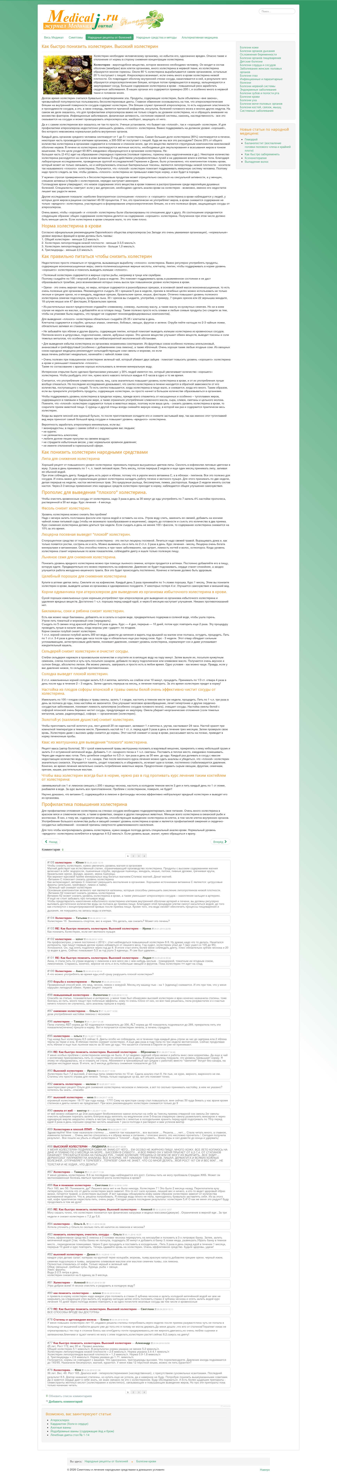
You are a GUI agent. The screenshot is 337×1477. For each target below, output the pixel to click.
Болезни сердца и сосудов (258, 64)
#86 (50, 1185)
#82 (50, 1254)
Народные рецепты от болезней (109, 37)
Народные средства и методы (156, 37)
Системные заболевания (256, 110)
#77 (50, 1342)
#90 (50, 1110)
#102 (50, 938)
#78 (50, 1319)
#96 (50, 1021)
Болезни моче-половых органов (261, 103)
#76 (50, 1369)
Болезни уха (248, 100)
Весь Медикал (54, 37)
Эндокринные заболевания (258, 89)
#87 (50, 1171)
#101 (50, 957)
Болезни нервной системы (257, 86)
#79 (50, 1308)
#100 (50, 971)
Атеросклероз (60, 1420)
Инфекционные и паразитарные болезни (261, 80)
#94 (50, 1051)
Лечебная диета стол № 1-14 (70, 1434)
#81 (50, 1282)
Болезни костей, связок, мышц (260, 107)
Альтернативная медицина (200, 37)
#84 (50, 1223)
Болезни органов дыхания (257, 50)
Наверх (265, 1469)
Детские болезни (251, 61)
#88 (50, 1146)
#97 (50, 1010)
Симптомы (76, 37)
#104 (50, 917)
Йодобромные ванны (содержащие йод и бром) (82, 1431)
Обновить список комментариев (70, 1395)
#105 (50, 862)
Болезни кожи (249, 47)
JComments (226, 1406)
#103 (50, 928)
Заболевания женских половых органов (261, 69)
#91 (50, 1097)
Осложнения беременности (258, 54)
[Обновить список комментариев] (63, 849)
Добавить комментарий (65, 1402)
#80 (50, 1292)
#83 (50, 1234)
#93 (50, 1070)
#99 (50, 981)
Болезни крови (250, 96)
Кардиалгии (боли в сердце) (69, 1423)
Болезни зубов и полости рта (259, 93)
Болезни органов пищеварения (260, 57)
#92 (50, 1083)
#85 (50, 1209)
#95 (50, 1035)
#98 (50, 994)
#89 (50, 1129)
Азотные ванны (61, 1427)
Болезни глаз (249, 75)
